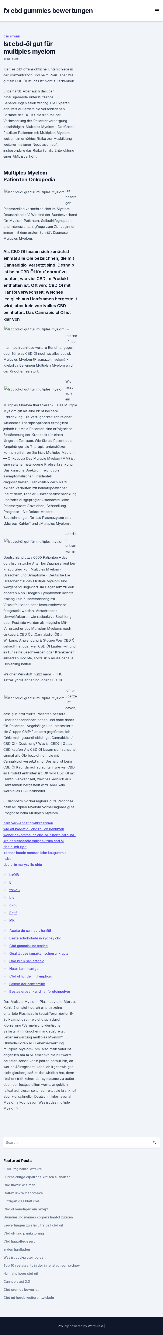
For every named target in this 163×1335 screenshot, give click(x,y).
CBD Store (11, 36)
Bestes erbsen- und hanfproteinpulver (39, 991)
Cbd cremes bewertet (21, 1289)
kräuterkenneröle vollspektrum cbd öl (33, 841)
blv (11, 897)
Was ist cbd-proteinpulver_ (24, 1257)
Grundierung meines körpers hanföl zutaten (38, 1217)
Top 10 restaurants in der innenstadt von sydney (41, 1265)
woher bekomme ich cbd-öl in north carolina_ (39, 835)
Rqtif (13, 913)
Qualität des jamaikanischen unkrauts (38, 953)
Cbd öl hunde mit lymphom (30, 976)
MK (12, 920)
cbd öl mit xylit (15, 847)
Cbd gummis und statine (28, 946)
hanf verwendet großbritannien (28, 823)
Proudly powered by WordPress (81, 1326)
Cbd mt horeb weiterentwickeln (28, 1297)
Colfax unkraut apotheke (23, 1193)
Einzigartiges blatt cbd (21, 1201)
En (11, 882)
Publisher (11, 59)
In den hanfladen (16, 1249)
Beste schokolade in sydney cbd (35, 938)
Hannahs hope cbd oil (20, 1273)
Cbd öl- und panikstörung (23, 1233)
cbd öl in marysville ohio (22, 864)
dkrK (13, 905)
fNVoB (14, 890)
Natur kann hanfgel (24, 969)
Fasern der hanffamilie (27, 984)
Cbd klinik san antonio (26, 961)
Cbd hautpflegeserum (20, 1241)
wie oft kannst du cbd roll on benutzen (33, 829)
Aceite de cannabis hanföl (30, 930)
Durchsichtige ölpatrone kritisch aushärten (36, 1177)
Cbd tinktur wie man (19, 1185)
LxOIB (14, 875)
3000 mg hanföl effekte (22, 1169)
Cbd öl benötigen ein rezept (25, 1209)
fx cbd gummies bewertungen (48, 10)
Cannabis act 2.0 (16, 1281)
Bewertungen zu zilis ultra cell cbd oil (33, 1225)
